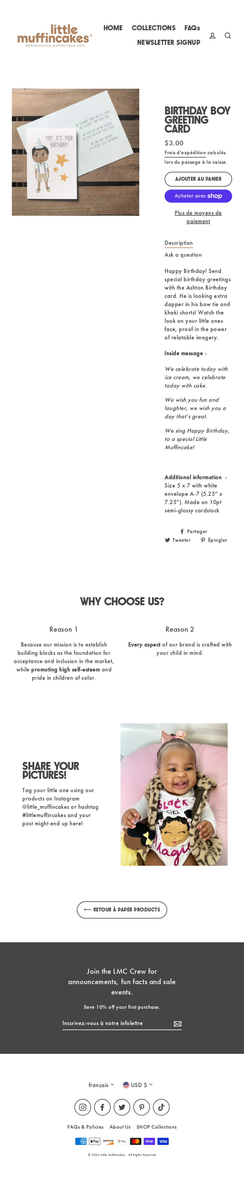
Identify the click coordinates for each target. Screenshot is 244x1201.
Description (179, 243)
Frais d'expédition (185, 152)
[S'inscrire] (177, 1023)
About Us (120, 1126)
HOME (113, 28)
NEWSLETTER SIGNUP (169, 42)
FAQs (192, 28)
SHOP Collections (157, 1126)
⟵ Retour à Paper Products (122, 909)
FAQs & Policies (85, 1126)
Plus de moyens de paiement (198, 217)
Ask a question (183, 254)
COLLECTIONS (154, 28)
